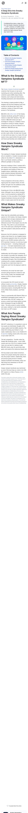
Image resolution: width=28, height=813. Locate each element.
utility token (13, 114)
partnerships (13, 284)
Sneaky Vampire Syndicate (11, 89)
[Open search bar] (22, 3)
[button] (25, 3)
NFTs (13, 158)
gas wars (3, 246)
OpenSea (5, 334)
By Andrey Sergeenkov (7, 16)
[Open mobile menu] (25, 3)
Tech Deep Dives (6, 8)
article (21, 372)
